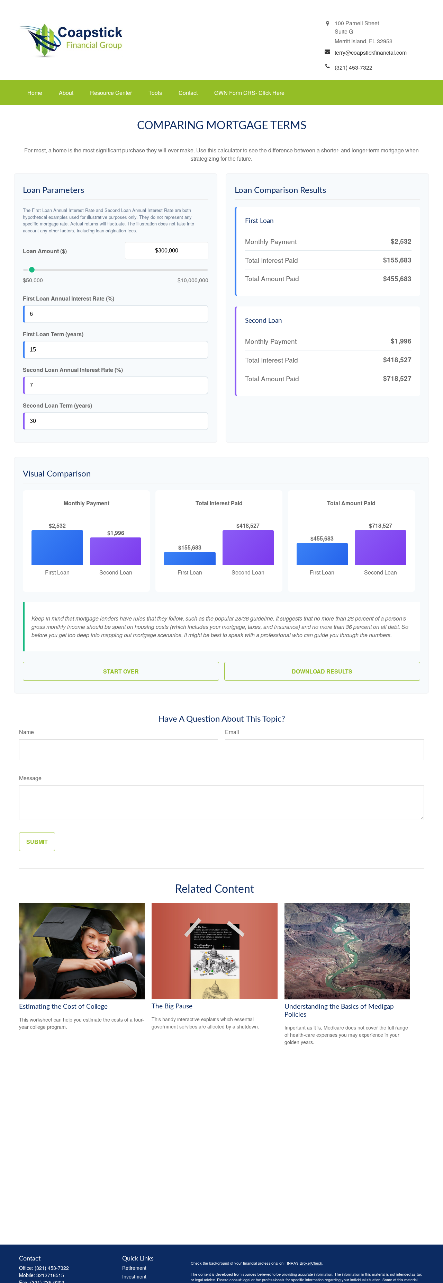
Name (26, 732)
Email (232, 732)
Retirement (134, 1267)
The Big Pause (172, 1006)
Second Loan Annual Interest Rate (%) (73, 370)
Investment (134, 1276)
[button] (35, 93)
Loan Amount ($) (45, 251)
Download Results (322, 671)
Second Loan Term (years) (57, 405)
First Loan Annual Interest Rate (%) (68, 298)
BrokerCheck (311, 1263)
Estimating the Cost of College (63, 1007)
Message (30, 778)
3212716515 (50, 1275)
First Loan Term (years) (53, 334)
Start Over (121, 671)
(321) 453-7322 (52, 1267)
